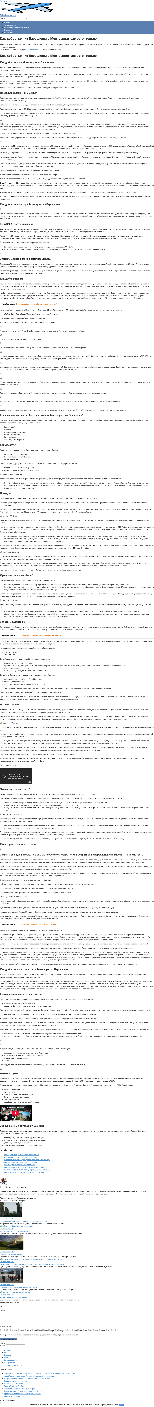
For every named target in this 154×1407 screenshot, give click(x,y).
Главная (7, 22)
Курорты (7, 1353)
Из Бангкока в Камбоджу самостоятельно (20, 1157)
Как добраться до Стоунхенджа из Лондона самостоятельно (23, 1221)
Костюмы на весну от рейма (15, 1381)
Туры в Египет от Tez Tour (14, 1386)
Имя (2, 1307)
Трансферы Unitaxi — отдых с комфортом (20, 1389)
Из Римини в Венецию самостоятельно (15, 1231)
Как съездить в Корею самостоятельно (19, 1165)
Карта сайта (8, 33)
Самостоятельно (34, 50)
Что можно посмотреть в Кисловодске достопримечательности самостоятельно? (32, 1264)
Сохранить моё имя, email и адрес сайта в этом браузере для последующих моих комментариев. (40, 1335)
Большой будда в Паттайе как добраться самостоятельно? (27, 1170)
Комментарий (5, 1326)
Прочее (7, 1358)
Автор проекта (10, 25)
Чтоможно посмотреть (13, 1365)
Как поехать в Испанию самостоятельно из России (24, 1167)
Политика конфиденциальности (16, 27)
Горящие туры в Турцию (13, 1384)
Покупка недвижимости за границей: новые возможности (27, 1379)
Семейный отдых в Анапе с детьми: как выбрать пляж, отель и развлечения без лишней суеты (41, 1374)
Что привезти (9, 1363)
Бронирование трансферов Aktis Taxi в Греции (22, 1394)
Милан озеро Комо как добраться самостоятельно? (24, 1172)
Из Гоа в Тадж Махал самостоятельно (14, 1297)
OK (121, 1404)
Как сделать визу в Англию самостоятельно (21, 1155)
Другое (7, 1350)
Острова (7, 1355)
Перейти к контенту (7, 1)
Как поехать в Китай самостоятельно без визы (18, 1287)
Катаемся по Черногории (14, 1396)
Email (2, 1311)
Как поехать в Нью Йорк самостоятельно (20, 1162)
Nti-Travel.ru (8, 15)
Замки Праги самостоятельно (11, 1254)
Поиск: (3, 18)
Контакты (8, 30)
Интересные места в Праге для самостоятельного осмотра (27, 1160)
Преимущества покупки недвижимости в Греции (23, 1391)
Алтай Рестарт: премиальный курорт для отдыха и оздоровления (29, 1376)
